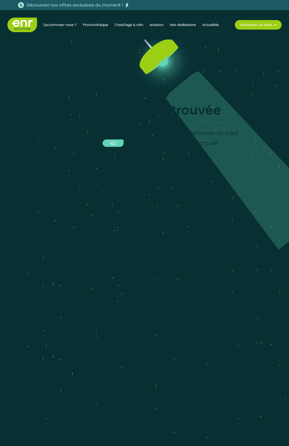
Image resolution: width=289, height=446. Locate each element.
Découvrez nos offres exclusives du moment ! (75, 5)
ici (113, 143)
